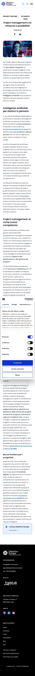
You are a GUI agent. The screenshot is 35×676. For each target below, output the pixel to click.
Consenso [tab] (5, 304)
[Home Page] (8, 4)
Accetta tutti (17, 363)
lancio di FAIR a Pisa (22, 116)
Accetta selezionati (17, 369)
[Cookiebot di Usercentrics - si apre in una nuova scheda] (25, 299)
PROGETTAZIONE (10, 16)
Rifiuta (17, 375)
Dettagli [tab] (14, 304)
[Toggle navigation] (32, 3)
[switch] (30, 342)
